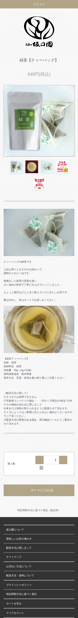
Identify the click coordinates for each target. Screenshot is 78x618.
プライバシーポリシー (19, 585)
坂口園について (15, 529)
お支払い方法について (19, 566)
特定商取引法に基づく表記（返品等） (39, 510)
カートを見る (13, 603)
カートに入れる (42, 490)
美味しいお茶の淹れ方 (19, 538)
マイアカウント (15, 613)
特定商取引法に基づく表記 (21, 594)
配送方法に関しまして (19, 548)
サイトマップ (13, 557)
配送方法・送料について (20, 575)
